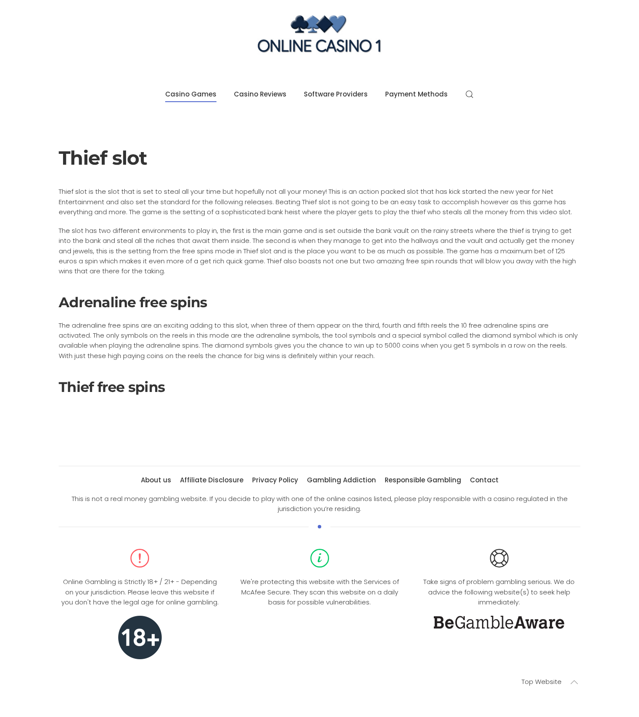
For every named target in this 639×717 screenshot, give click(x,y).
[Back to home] (319, 36)
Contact (484, 480)
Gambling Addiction (341, 480)
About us (156, 480)
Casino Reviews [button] (260, 94)
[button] (469, 94)
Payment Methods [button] (416, 94)
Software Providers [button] (336, 94)
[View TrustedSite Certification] (319, 628)
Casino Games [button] (190, 94)
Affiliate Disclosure (211, 480)
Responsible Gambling (423, 480)
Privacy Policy (275, 480)
